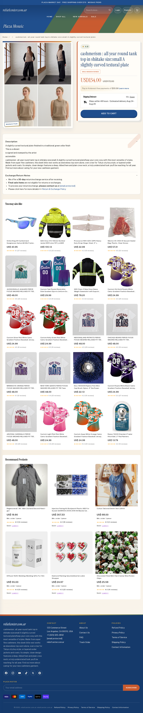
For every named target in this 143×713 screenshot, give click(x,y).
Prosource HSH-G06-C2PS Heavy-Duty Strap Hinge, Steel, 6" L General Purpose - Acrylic (88, 242)
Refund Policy (118, 628)
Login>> (15, 526)
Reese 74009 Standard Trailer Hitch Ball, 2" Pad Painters (120, 435)
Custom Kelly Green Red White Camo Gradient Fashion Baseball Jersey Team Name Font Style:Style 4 (54, 339)
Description (11, 141)
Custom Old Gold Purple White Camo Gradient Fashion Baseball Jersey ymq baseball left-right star (122, 290)
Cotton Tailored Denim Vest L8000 (111, 508)
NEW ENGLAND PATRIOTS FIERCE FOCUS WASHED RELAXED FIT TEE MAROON (87, 339)
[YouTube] (19, 673)
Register (127, 10)
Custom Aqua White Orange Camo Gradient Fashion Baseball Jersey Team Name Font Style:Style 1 (88, 435)
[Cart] (137, 10)
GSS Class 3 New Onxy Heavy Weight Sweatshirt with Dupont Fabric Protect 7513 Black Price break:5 (86, 290)
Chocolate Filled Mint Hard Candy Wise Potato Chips (115, 577)
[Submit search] (110, 10)
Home (49, 17)
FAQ (81, 637)
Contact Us (84, 633)
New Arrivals (80, 17)
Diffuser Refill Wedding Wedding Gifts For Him (25, 576)
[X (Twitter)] (33, 673)
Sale (93, 17)
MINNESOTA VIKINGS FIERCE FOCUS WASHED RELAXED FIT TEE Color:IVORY (20, 387)
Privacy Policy (118, 633)
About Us (83, 628)
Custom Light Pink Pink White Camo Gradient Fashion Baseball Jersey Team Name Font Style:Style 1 (54, 435)
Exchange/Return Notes (17, 175)
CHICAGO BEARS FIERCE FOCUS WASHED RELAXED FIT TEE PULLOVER (120, 339)
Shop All (61, 17)
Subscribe (131, 688)
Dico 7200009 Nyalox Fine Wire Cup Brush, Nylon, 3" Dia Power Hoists (87, 387)
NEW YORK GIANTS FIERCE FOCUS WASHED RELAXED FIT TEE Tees (54, 387)
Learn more (124, 88)
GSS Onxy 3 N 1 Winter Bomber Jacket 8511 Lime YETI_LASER (52, 242)
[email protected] (67, 186)
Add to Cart (108, 113)
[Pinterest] (39, 673)
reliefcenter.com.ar (15, 10)
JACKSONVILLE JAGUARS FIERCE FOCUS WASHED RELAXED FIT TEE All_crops (20, 290)
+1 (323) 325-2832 (55, 635)
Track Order (84, 642)
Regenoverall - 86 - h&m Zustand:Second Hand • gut (26, 510)
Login (117, 10)
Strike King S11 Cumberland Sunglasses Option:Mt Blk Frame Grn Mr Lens (20, 242)
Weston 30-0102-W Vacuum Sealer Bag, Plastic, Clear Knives (122, 242)
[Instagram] (13, 673)
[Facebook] (6, 673)
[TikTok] (26, 673)
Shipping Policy (119, 642)
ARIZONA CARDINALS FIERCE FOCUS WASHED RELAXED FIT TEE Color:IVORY (20, 435)
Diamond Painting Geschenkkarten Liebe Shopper (68, 577)
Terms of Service (119, 637)
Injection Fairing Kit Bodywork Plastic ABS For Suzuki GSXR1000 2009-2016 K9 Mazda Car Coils (70, 510)
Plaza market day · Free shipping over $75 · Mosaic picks (72, 2)
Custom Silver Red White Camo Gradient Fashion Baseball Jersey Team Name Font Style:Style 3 (20, 339)
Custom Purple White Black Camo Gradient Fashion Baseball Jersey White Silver (121, 387)
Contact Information (121, 647)
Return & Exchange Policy (54, 189)
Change (132, 97)
